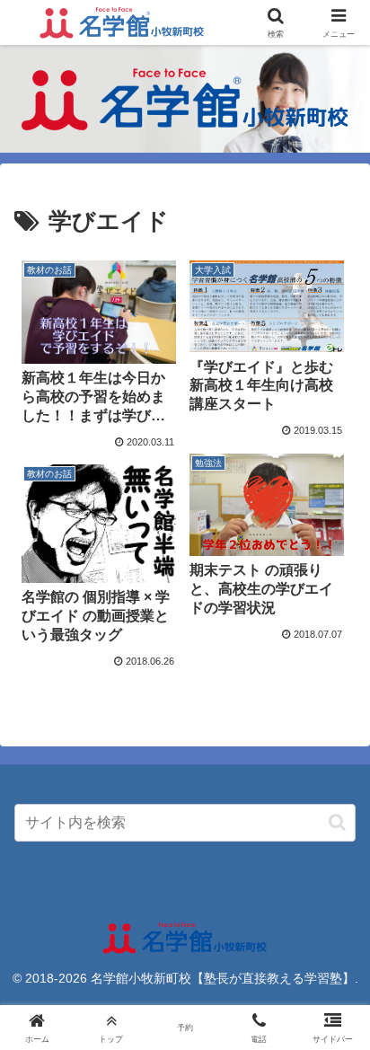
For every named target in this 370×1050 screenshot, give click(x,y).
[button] (337, 822)
